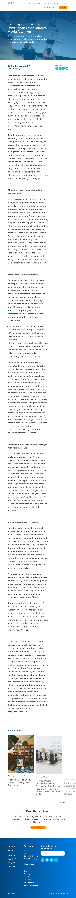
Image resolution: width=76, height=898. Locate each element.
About (39, 3)
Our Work (32, 3)
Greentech (28, 880)
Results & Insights (49, 7)
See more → (64, 802)
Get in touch (38, 828)
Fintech (26, 877)
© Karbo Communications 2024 (58, 893)
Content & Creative (31, 856)
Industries (56, 3)
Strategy (27, 850)
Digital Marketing (30, 859)
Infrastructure (29, 883)
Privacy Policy (12, 893)
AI (24, 868)
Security (27, 874)
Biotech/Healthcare (31, 886)
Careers (64, 3)
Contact (63, 7)
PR (25, 853)
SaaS (26, 871)
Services (46, 3)
